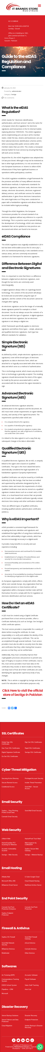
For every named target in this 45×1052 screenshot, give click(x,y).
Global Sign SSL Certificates (7, 743)
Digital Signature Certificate (11, 752)
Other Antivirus (30, 953)
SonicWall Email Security (33, 810)
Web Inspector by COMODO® (31, 843)
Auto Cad (28, 989)
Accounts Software (31, 975)
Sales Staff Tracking (32, 985)
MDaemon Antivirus (8, 949)
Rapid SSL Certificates (32, 748)
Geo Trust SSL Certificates (11, 748)
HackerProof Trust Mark (33, 839)
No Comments (9, 98)
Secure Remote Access (10, 782)
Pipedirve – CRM (7, 989)
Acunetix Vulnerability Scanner (9, 849)
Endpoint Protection (31, 1020)
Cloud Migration (7, 1026)
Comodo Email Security (10, 816)
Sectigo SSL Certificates (33, 752)
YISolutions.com (26, 1045)
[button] (39, 1047)
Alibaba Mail (6, 877)
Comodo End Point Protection (31, 908)
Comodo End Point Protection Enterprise (9, 908)
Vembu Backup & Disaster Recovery (33, 1026)
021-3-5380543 (13, 21)
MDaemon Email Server (10, 885)
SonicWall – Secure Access (31, 787)
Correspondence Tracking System (10, 980)
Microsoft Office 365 (8, 881)
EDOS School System (9, 985)
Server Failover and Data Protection (10, 1020)
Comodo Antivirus (31, 949)
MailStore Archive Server (33, 885)
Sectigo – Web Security (10, 855)
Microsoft (5, 993)
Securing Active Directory (10, 778)
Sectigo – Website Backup (34, 855)
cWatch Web (6, 839)
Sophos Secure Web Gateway (32, 849)
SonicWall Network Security (8, 944)
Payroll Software (30, 979)
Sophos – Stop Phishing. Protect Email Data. (10, 811)
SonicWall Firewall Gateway (31, 938)
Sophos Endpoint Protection (7, 914)
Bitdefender (5, 953)
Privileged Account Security (34, 778)
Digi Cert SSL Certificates (33, 742)
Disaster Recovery (31, 1015)
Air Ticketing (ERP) (8, 975)
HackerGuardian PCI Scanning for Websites (9, 843)
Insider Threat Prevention (33, 782)
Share (4, 708)
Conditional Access (8, 787)
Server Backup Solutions (10, 1015)
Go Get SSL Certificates (10, 756)
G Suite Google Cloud (32, 877)
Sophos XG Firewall (8, 937)
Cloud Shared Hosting (32, 881)
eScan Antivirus (30, 943)
